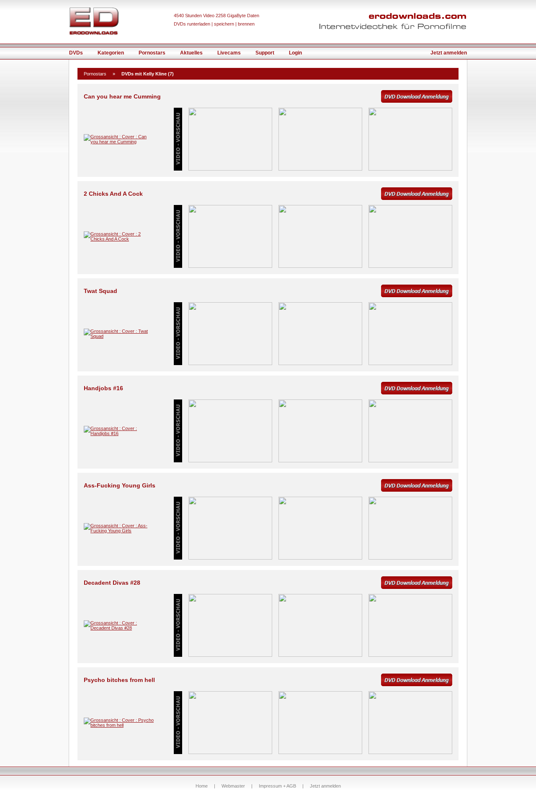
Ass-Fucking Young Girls (119, 485)
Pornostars (152, 53)
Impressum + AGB (277, 785)
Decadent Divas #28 (112, 582)
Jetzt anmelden (448, 53)
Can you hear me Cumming (122, 96)
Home (202, 785)
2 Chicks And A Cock (113, 193)
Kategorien (111, 53)
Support (264, 53)
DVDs (76, 53)
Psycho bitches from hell (119, 680)
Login (295, 53)
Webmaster (233, 785)
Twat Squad (100, 291)
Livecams (229, 53)
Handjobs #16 (103, 388)
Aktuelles (191, 53)
